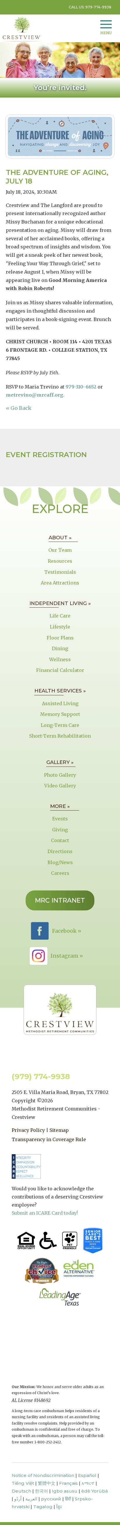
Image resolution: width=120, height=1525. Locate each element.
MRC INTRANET (60, 900)
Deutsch (21, 1491)
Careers (60, 873)
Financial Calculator (60, 670)
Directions (60, 851)
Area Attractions (60, 583)
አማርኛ (88, 1483)
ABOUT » (60, 537)
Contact (60, 840)
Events (60, 819)
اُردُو (18, 1499)
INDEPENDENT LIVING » (60, 603)
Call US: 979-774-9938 (90, 7)
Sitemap (59, 1130)
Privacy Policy (28, 1130)
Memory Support (60, 714)
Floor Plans (60, 638)
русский (51, 1499)
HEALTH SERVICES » (60, 691)
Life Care (60, 616)
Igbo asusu (64, 1491)
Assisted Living (60, 703)
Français (68, 1483)
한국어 (41, 1491)
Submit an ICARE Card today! (45, 1213)
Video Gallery (60, 786)
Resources (60, 561)
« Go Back (18, 408)
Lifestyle (60, 627)
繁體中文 (46, 1483)
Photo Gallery (60, 775)
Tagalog (42, 1506)
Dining (60, 648)
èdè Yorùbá (94, 1491)
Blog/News (60, 862)
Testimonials (60, 572)
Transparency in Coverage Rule (49, 1139)
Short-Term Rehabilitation (60, 736)
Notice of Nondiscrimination (43, 1475)
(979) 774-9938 (41, 1076)
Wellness (60, 659)
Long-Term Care (60, 725)
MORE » (60, 806)
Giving (60, 830)
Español (87, 1475)
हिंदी (68, 1499)
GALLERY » (60, 762)
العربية (31, 1499)
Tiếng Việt (23, 1483)
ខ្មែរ (58, 1506)
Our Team (60, 550)
